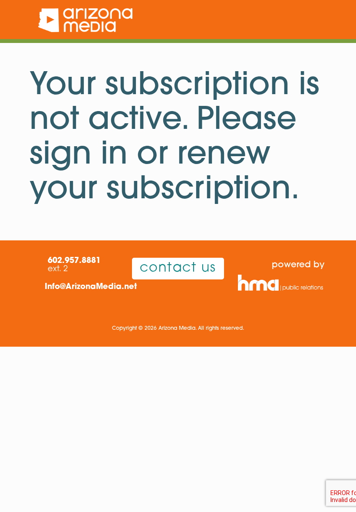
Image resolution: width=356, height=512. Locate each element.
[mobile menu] (312, 19)
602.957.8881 (74, 261)
